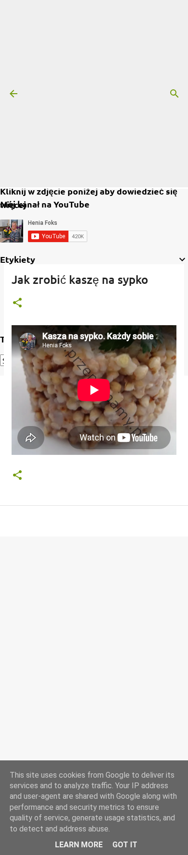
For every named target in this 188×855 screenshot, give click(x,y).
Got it (124, 844)
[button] (17, 303)
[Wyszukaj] (174, 93)
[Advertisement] (94, 93)
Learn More (79, 844)
